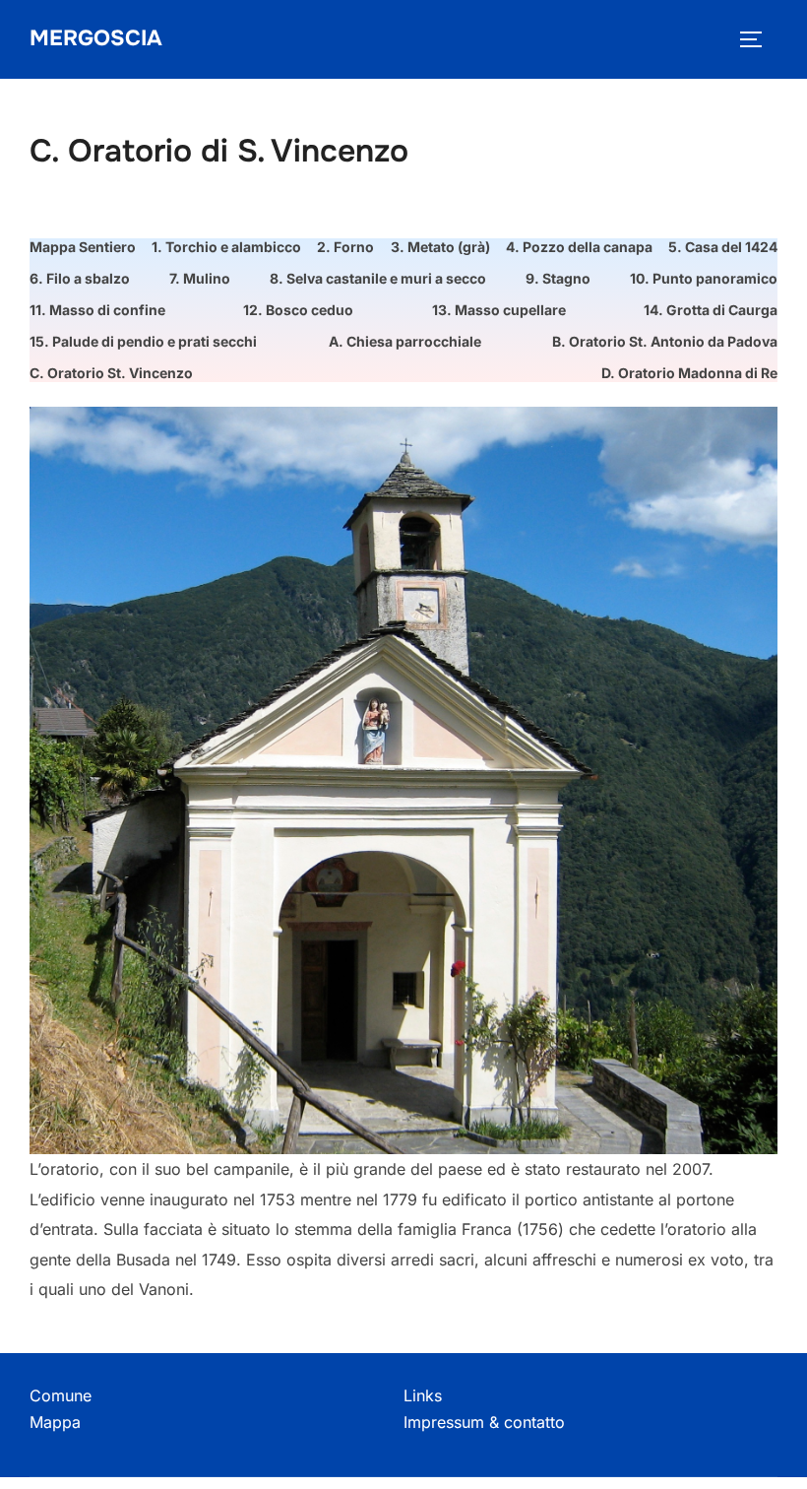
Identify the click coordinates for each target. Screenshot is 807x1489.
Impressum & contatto (484, 1422)
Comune (61, 1395)
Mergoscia (96, 38)
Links (423, 1395)
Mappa (55, 1422)
